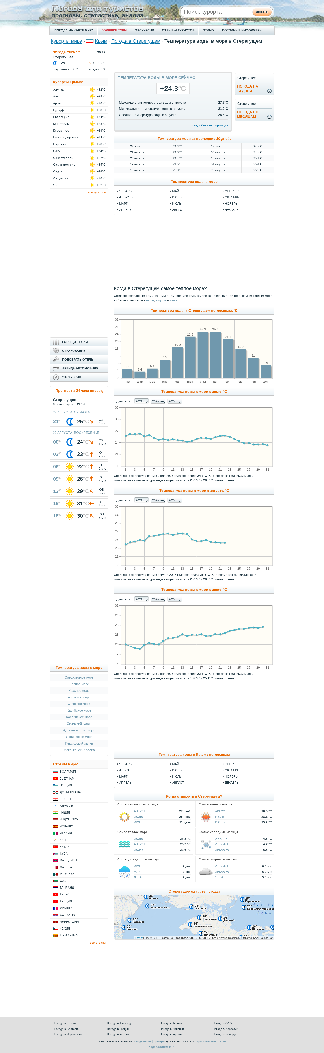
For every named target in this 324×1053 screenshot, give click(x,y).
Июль (176, 776)
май (175, 191)
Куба (64, 853)
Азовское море (79, 697)
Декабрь (231, 782)
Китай (65, 846)
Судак (57, 171)
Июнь (177, 770)
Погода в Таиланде (119, 1023)
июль (176, 203)
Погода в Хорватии (225, 1029)
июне (173, 300)
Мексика (67, 874)
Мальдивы (68, 860)
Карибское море (79, 710)
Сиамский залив (79, 723)
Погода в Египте (65, 1023)
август (178, 209)
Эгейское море (79, 704)
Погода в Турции (171, 1023)
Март (123, 776)
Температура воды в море (194, 181)
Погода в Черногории (68, 1034)
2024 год (175, 401)
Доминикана (70, 792)
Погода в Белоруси (225, 1034)
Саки (57, 151)
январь (125, 191)
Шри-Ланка (69, 935)
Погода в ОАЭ (222, 1023)
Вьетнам (67, 778)
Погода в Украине (171, 1034)
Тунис (65, 894)
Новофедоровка (65, 137)
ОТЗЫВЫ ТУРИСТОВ (178, 30)
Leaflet (139, 937)
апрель (125, 209)
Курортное (61, 130)
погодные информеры (149, 1041)
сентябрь (233, 191)
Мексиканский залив (79, 750)
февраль (126, 197)
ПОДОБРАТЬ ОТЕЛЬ (77, 359)
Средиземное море (79, 677)
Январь (125, 764)
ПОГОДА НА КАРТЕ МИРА (74, 30)
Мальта (66, 867)
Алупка (58, 89)
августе (161, 300)
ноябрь (231, 203)
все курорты (96, 192)
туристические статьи (210, 1041)
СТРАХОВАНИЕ (73, 350)
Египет (65, 799)
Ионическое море (79, 737)
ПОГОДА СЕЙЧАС (66, 52)
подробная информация (210, 125)
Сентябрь (233, 764)
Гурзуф (58, 110)
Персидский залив (79, 743)
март (123, 203)
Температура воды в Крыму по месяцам (194, 754)
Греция (66, 785)
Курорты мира (66, 41)
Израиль (66, 805)
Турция (66, 901)
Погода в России (118, 1034)
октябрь (232, 197)
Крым (101, 41)
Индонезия (69, 819)
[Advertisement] (194, 58)
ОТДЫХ (208, 30)
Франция (67, 908)
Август (178, 782)
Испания (67, 826)
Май (175, 764)
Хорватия (68, 915)
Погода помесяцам (247, 114)
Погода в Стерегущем (135, 41)
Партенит (60, 144)
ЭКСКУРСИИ (144, 30)
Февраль (126, 770)
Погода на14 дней (247, 88)
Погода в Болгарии (66, 1029)
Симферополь (64, 164)
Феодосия (61, 178)
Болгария (68, 771)
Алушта (59, 96)
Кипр (64, 840)
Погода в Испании (172, 1029)
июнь (177, 197)
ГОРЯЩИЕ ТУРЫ (114, 30)
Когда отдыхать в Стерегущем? (194, 796)
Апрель (125, 782)
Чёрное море (79, 684)
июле (150, 300)
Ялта (57, 185)
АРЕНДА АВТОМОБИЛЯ (80, 368)
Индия (65, 812)
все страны (98, 942)
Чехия (65, 928)
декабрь (231, 209)
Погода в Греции (118, 1029)
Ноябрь (231, 776)
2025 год (158, 401)
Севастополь (63, 158)
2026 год (142, 401)
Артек (57, 103)
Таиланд (67, 887)
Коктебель (61, 123)
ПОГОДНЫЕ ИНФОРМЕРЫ (242, 30)
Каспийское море (79, 717)
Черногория (70, 921)
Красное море (79, 690)
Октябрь (232, 770)
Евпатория (61, 117)
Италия (66, 833)
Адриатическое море (79, 730)
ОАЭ (63, 880)
